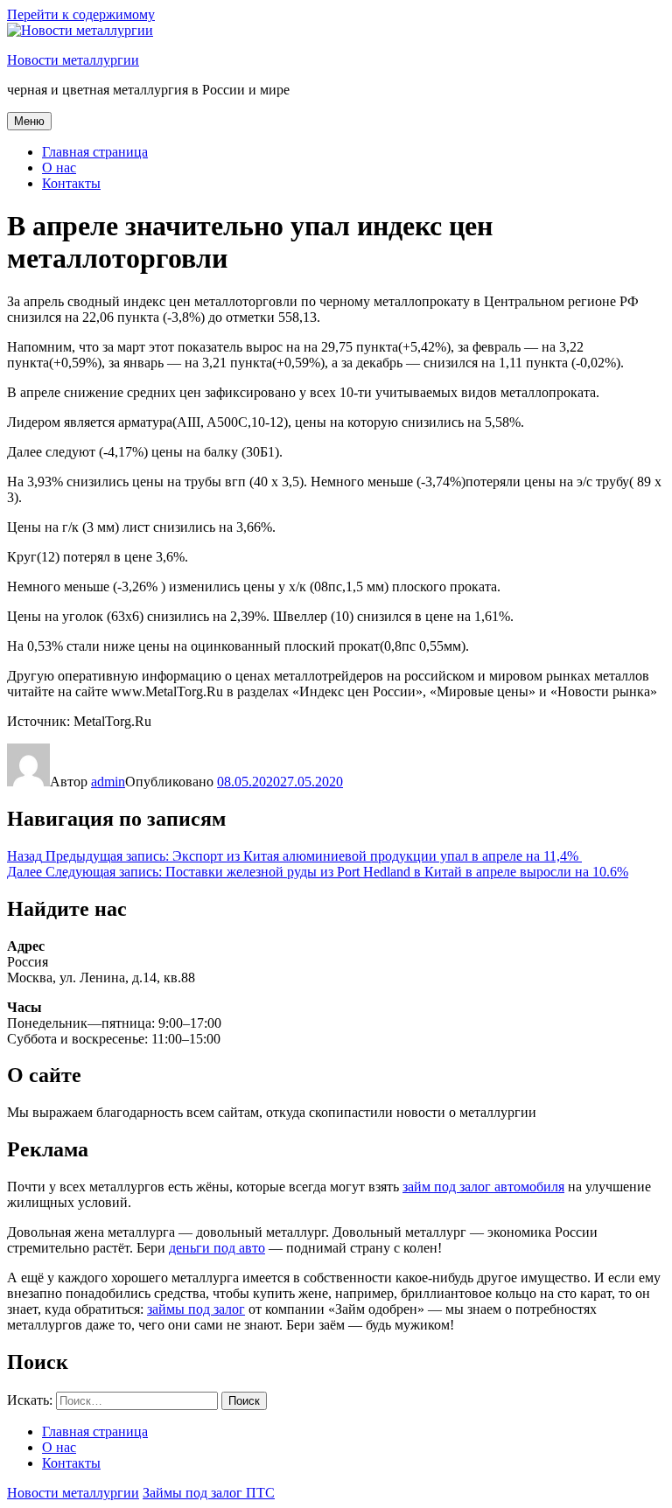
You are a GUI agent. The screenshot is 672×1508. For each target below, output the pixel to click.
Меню (29, 121)
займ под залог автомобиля (483, 1186)
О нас (59, 167)
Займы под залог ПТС (209, 1492)
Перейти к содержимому (81, 14)
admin (108, 781)
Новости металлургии (73, 59)
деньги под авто (217, 1247)
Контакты (71, 183)
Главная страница (95, 151)
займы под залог (196, 1309)
